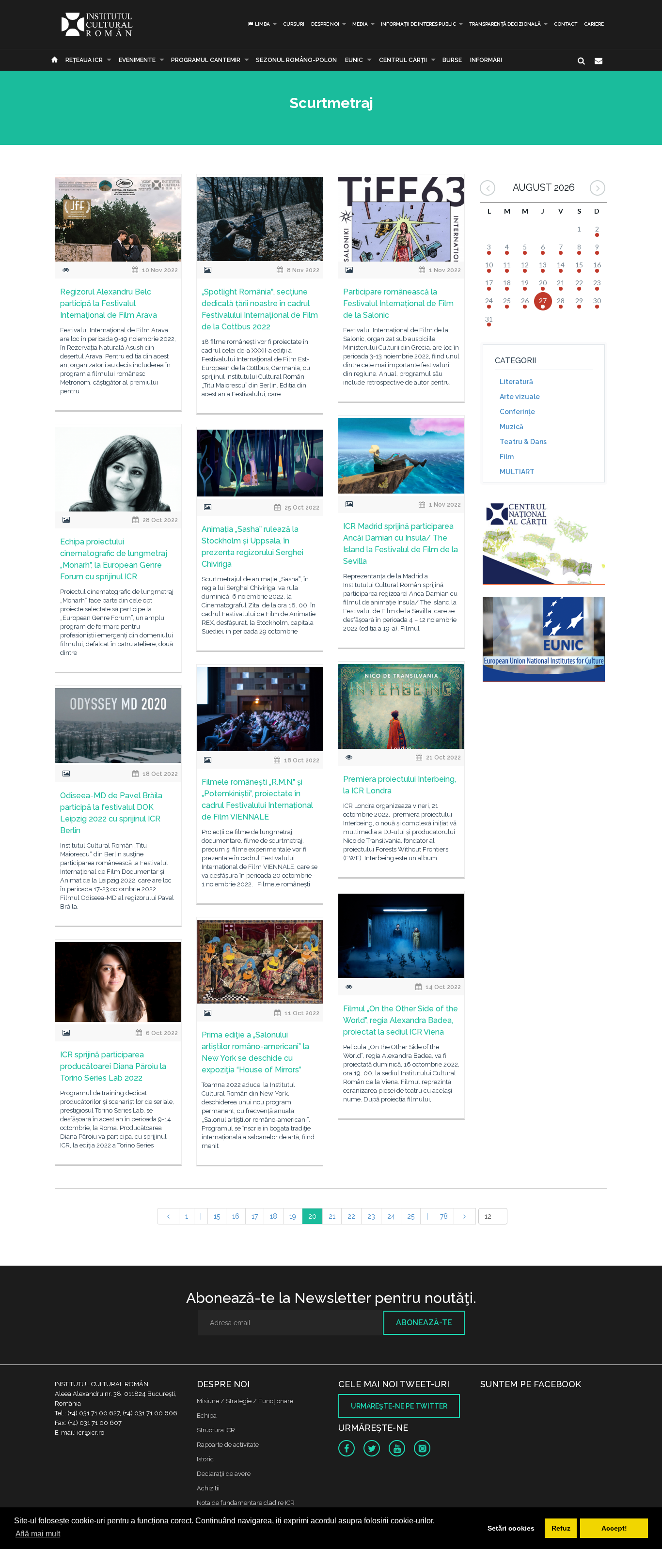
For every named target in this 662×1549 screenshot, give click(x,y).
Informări (486, 60)
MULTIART (517, 472)
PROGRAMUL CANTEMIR (205, 60)
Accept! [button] (614, 1528)
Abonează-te (424, 1322)
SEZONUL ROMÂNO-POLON (296, 60)
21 (332, 1216)
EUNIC (354, 60)
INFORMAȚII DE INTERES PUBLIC (418, 24)
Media (360, 24)
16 (235, 1216)
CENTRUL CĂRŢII (403, 60)
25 (410, 1216)
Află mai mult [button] (38, 1534)
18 (273, 1216)
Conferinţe (517, 412)
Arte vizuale (520, 397)
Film (507, 457)
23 (371, 1216)
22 (351, 1216)
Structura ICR (216, 1430)
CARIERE (594, 24)
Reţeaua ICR (84, 60)
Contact (565, 24)
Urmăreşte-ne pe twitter (399, 1406)
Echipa (207, 1415)
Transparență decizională (505, 24)
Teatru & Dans (523, 442)
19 (292, 1216)
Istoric (205, 1459)
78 (444, 1216)
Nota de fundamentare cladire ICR (246, 1502)
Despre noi (325, 24)
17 (255, 1216)
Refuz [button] (561, 1528)
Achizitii (208, 1488)
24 (391, 1216)
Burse (452, 60)
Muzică (511, 427)
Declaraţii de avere (224, 1473)
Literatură (516, 382)
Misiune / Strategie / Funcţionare (245, 1401)
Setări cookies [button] (511, 1528)
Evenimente (137, 60)
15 (217, 1216)
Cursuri (293, 24)
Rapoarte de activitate (228, 1444)
